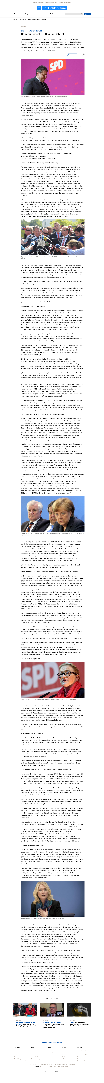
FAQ (63, 1051)
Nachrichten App (35, 1059)
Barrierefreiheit (81, 1060)
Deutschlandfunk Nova (65, 2)
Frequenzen (34, 1060)
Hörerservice (49, 1051)
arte (55, 1066)
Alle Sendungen (18, 1053)
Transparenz (80, 1057)
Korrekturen (80, 1059)
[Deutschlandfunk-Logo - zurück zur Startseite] (52, 8)
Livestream (34, 1051)
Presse (78, 1053)
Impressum (72, 1064)
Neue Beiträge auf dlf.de (20, 1059)
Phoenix (50, 1066)
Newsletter (65, 1053)
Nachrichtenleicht (19, 1057)
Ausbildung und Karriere (83, 1055)
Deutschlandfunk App (37, 1057)
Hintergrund (23, 19)
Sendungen (26, 13)
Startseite (15, 19)
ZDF (45, 1066)
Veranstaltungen (66, 1055)
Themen (16, 13)
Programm (35, 13)
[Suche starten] (81, 14)
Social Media (50, 1053)
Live (89, 14)
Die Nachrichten (18, 1055)
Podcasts (44, 13)
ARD (41, 1066)
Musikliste (64, 1057)
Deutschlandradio (38, 2)
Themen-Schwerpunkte (20, 1060)
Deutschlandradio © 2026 (52, 1072)
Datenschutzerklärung (47, 1064)
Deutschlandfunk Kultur (50, 2)
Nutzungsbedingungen (61, 1064)
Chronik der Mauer (63, 1066)
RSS (63, 1059)
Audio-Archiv (54, 13)
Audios (33, 1053)
